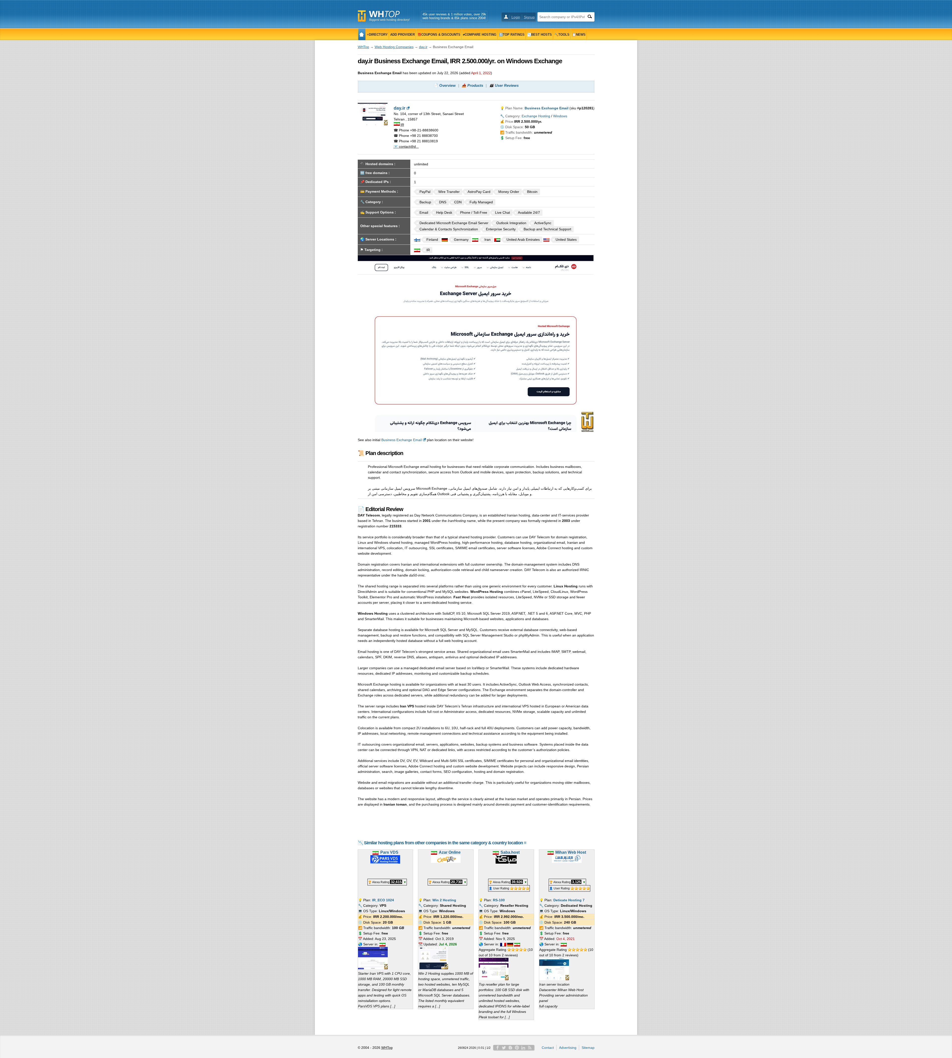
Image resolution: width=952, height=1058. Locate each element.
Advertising (567, 1048)
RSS (530, 1048)
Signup (529, 17)
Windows (560, 116)
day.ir (423, 47)
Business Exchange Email (401, 440)
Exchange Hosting (536, 116)
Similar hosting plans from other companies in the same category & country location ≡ (445, 842)
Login (515, 17)
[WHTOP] (361, 34)
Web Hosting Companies (394, 47)
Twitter (504, 1048)
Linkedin (523, 1048)
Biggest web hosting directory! (389, 20)
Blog (510, 1048)
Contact (548, 1048)
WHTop (363, 47)
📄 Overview (445, 85)
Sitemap (588, 1048)
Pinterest (517, 1048)
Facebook (498, 1048)
